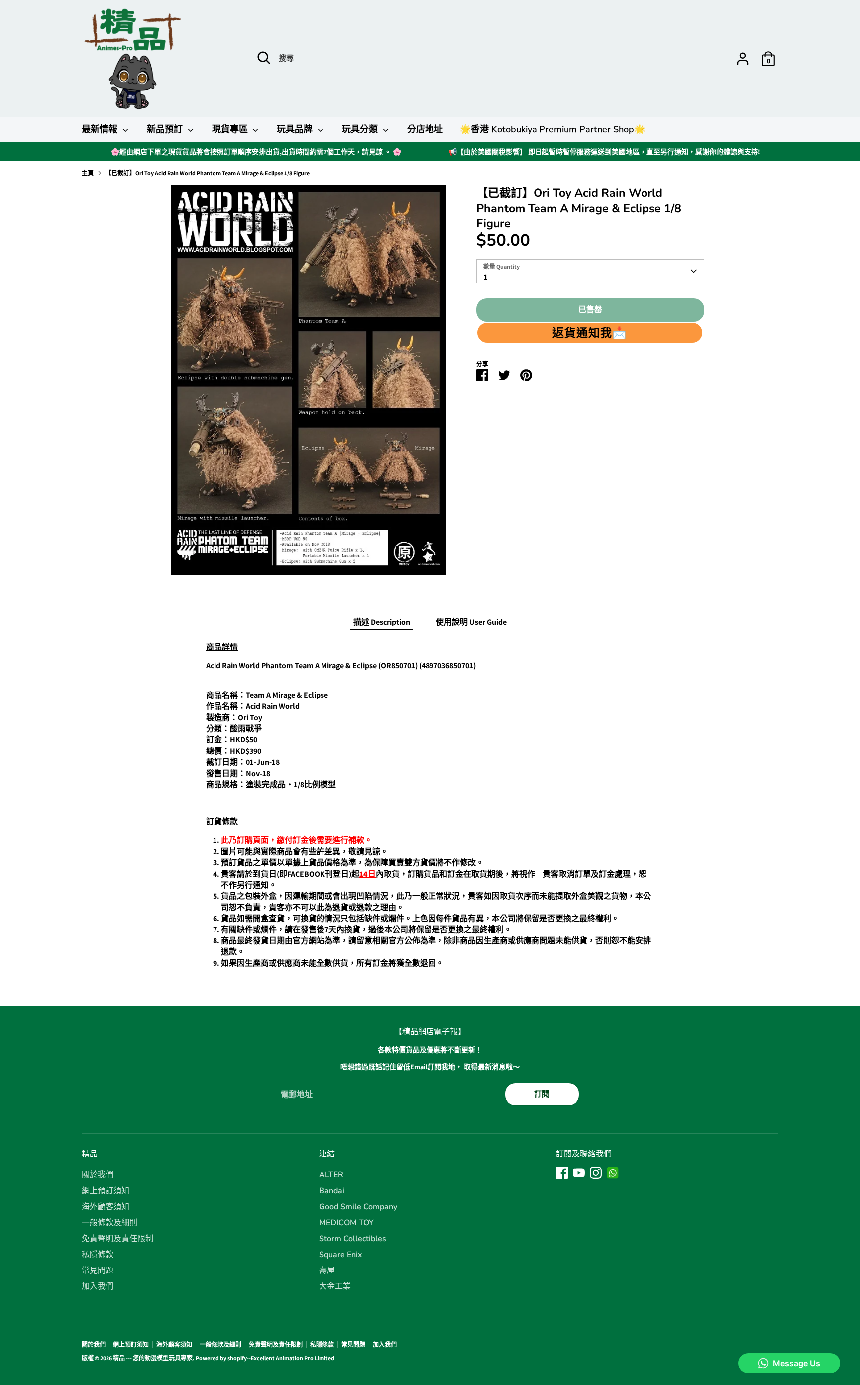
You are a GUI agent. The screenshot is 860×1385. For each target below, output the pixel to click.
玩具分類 (361, 129)
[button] (589, 333)
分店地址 (425, 129)
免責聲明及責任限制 (117, 1238)
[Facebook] (562, 1173)
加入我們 (97, 1286)
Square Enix (340, 1254)
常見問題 (97, 1270)
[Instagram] (596, 1173)
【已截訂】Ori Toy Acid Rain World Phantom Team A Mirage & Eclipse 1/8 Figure (208, 173)
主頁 (88, 173)
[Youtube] (579, 1173)
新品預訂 (166, 129)
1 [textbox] (486, 277)
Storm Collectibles (352, 1238)
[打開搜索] (264, 58)
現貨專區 (231, 129)
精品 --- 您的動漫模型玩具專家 (153, 1358)
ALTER (331, 1174)
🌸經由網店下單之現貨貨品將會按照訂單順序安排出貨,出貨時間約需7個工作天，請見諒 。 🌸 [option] (256, 151)
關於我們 (97, 1174)
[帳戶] (742, 59)
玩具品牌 (296, 129)
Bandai (331, 1190)
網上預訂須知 (105, 1190)
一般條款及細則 (109, 1222)
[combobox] (590, 271)
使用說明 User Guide (471, 622)
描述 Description (381, 622)
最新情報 (101, 129)
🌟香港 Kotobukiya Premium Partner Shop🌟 (552, 129)
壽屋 (327, 1270)
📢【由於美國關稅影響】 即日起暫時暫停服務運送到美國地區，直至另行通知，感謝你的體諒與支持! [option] (604, 151)
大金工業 (335, 1286)
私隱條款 (97, 1254)
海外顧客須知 (105, 1206)
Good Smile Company (358, 1206)
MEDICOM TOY (346, 1222)
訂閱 (542, 1094)
